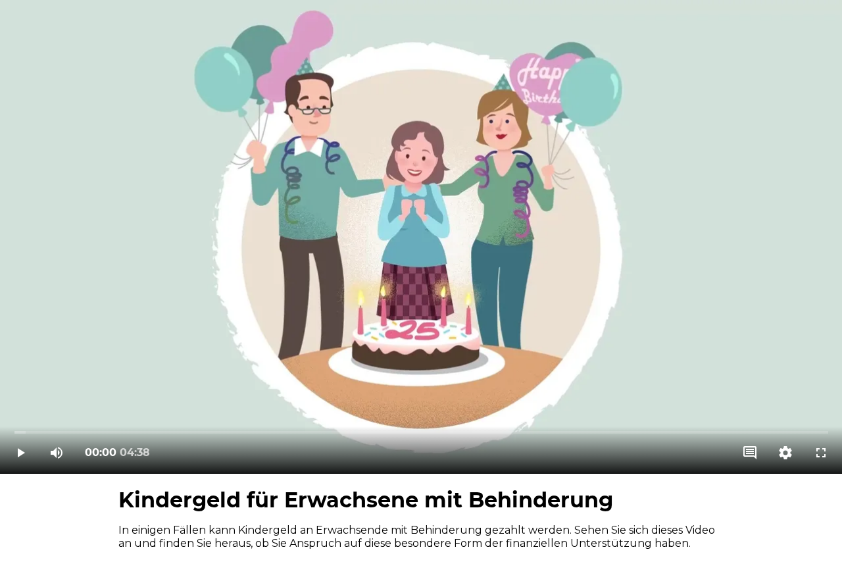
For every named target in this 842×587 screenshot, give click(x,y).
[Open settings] (785, 453)
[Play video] (21, 453)
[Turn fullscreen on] (821, 453)
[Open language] (750, 453)
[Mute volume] (56, 453)
